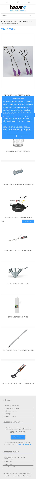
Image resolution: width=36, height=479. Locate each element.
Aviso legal (7, 414)
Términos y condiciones (11, 405)
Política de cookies (10, 416)
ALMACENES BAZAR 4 (7, 21)
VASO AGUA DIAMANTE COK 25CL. (18, 151)
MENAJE (16, 21)
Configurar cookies (23, 136)
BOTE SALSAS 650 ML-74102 (18, 317)
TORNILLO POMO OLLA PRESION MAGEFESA (18, 184)
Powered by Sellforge (24, 476)
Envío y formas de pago (11, 408)
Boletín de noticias (18, 437)
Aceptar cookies (12, 136)
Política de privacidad (10, 411)
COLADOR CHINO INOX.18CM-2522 (18, 284)
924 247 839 (8, 464)
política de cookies (17, 129)
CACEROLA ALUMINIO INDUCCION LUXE (18, 217)
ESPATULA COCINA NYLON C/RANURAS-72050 (18, 383)
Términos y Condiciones (24, 444)
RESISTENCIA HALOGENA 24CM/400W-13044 (18, 350)
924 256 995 (8, 461)
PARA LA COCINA (23, 21)
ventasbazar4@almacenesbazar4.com (15, 467)
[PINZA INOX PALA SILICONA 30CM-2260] (18, 61)
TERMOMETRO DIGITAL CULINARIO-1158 (18, 251)
